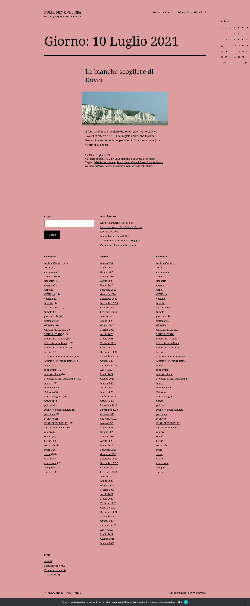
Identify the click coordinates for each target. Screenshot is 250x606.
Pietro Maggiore (53, 396)
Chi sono (168, 12)
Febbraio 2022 (108, 503)
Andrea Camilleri (54, 263)
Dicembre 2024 (108, 352)
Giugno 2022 (107, 485)
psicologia (49, 414)
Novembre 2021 (109, 516)
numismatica (51, 387)
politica (48, 405)
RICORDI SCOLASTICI (56, 423)
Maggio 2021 (107, 543)
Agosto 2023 (107, 423)
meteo (47, 365)
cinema (99, 158)
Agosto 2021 (107, 529)
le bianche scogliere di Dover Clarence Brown (140, 162)
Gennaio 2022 (108, 507)
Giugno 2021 (107, 538)
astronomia (50, 272)
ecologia (49, 298)
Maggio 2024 (107, 383)
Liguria (48, 352)
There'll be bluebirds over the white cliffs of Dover (129, 165)
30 (239, 57)
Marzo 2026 (106, 285)
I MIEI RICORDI (112, 158)
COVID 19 (49, 294)
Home (156, 12)
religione (49, 418)
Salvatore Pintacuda (55, 427)
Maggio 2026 (107, 276)
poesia (47, 400)
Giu (224, 62)
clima (47, 289)
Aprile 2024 (106, 387)
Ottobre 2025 (107, 307)
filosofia (48, 303)
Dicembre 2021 (108, 512)
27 (226, 57)
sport (47, 449)
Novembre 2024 (109, 356)
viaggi (152, 158)
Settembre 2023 (109, 418)
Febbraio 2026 (108, 289)
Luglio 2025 (106, 320)
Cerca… (48, 216)
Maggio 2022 (107, 489)
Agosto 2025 (107, 316)
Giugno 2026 (107, 272)
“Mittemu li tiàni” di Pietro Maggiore (120, 240)
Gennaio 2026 (108, 294)
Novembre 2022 (109, 463)
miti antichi (50, 369)
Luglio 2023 (106, 427)
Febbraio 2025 (108, 343)
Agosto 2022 (107, 476)
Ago (245, 62)
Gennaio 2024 (108, 400)
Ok (186, 602)
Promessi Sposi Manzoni (57, 409)
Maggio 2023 (107, 436)
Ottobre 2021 (107, 520)
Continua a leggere (96, 145)
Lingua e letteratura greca (58, 356)
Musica (48, 383)
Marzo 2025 (106, 338)
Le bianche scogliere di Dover (119, 75)
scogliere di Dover (94, 165)
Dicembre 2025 (108, 298)
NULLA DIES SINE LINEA (62, 12)
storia (47, 454)
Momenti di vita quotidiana (134, 158)
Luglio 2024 (106, 374)
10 (243, 39)
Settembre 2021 (109, 525)
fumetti (48, 311)
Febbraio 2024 (108, 396)
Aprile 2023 (106, 440)
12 (222, 45)
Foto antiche (51, 307)
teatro (47, 458)
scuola (47, 436)
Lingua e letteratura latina (59, 360)
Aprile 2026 (106, 280)
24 (243, 51)
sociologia (49, 445)
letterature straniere (55, 347)
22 (235, 51)
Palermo (49, 392)
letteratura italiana (54, 338)
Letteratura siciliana (55, 343)
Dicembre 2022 (108, 458)
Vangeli (48, 467)
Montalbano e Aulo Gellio (114, 236)
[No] (246, 602)
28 (230, 57)
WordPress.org (52, 574)
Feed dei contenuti (54, 565)
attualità (49, 276)
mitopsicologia (52, 374)
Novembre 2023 (109, 409)
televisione (50, 463)
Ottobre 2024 (107, 360)
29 (235, 57)
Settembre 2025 (109, 311)
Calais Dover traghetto (105, 162)
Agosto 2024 (107, 369)
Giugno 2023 (107, 431)
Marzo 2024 (106, 392)
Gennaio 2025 (108, 347)
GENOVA (49, 325)
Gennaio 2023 (108, 454)
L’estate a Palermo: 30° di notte (117, 222)
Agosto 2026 (107, 263)
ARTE (47, 267)
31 (243, 57)
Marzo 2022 (106, 498)
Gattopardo (50, 320)
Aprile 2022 (106, 494)
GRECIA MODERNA (55, 329)
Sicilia (47, 440)
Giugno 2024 (107, 378)
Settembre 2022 (109, 472)
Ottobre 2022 (107, 467)
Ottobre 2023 (107, 414)
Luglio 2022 (106, 480)
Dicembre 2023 (108, 405)
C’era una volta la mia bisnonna (118, 245)
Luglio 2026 (106, 267)
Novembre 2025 (109, 303)
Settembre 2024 (109, 365)
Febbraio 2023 (108, 449)
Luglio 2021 (106, 534)
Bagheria (49, 280)
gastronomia (51, 316)
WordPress (199, 592)
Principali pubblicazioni (191, 12)
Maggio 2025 (107, 329)
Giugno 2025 (107, 325)
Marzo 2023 (106, 445)
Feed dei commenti (55, 570)
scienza (48, 431)
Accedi (48, 561)
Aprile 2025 (106, 334)
